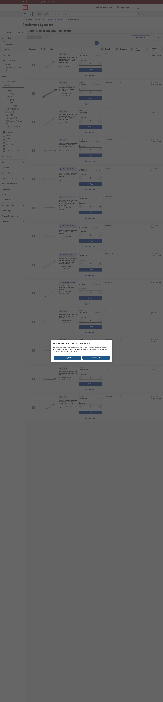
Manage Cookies (96, 358)
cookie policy (60, 351)
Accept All (67, 358)
